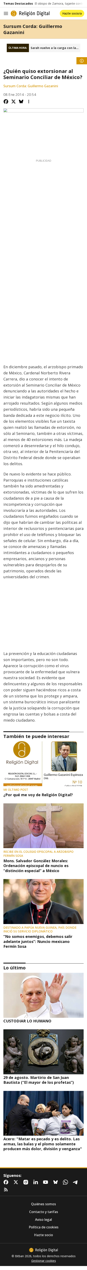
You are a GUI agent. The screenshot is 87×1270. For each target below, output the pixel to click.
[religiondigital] (43, 1250)
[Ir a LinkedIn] (36, 1182)
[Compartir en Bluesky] (21, 101)
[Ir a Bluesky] (56, 1182)
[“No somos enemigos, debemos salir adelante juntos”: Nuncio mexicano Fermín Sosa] (43, 901)
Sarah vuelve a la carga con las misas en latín (55, 48)
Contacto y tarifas (43, 1212)
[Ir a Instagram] (26, 1182)
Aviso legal (43, 1219)
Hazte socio (43, 1235)
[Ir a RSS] (6, 1189)
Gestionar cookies (43, 1261)
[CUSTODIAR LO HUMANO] (43, 995)
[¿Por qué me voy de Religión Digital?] (43, 763)
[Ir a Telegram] (76, 1182)
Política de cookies (43, 1227)
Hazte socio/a (72, 13)
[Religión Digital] (30, 13)
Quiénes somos (43, 1204)
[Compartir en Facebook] (5, 101)
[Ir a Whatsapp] (66, 1182)
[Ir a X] (16, 1182)
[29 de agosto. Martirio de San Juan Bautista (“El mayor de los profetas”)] (43, 1051)
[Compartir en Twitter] (13, 101)
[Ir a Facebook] (6, 1182)
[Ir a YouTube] (46, 1182)
